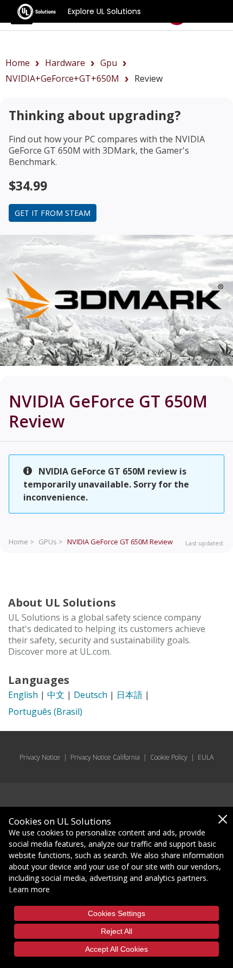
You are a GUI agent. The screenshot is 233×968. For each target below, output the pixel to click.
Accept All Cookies (116, 949)
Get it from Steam (52, 213)
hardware (65, 63)
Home (17, 63)
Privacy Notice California (105, 757)
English (23, 695)
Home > (21, 541)
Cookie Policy (168, 757)
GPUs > (50, 541)
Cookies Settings (116, 913)
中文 (55, 695)
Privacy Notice (40, 757)
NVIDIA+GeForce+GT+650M (62, 78)
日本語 (129, 695)
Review (120, 541)
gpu (108, 63)
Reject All (116, 931)
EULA (205, 757)
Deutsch (90, 695)
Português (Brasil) (45, 711)
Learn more (29, 889)
